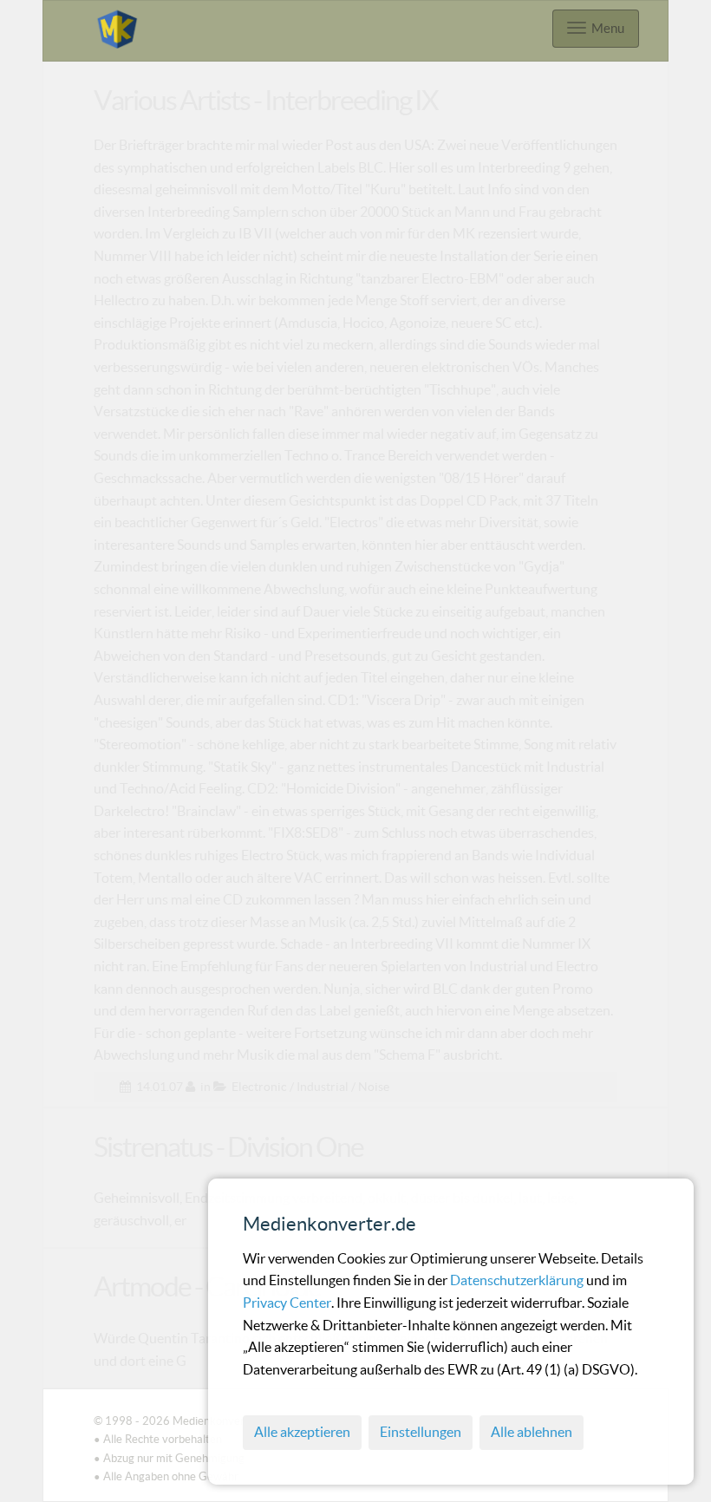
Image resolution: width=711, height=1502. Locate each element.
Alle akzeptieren (302, 1432)
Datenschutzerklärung (518, 1280)
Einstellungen (420, 1432)
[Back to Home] (117, 26)
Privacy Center (287, 1302)
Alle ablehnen (531, 1432)
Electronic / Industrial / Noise (310, 1087)
